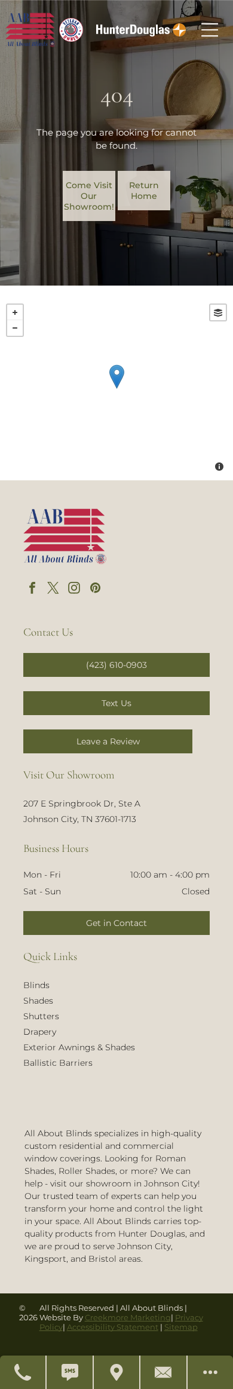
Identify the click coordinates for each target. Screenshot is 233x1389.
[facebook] (32, 589)
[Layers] (218, 312)
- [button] (15, 328)
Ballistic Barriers (58, 1062)
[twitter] (53, 589)
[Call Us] (23, 1372)
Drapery (39, 1031)
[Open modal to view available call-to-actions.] (210, 1372)
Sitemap (181, 1327)
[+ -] (116, 389)
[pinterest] (95, 589)
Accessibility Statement (112, 1327)
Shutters (41, 1016)
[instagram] (74, 589)
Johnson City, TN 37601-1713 (79, 819)
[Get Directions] (117, 1372)
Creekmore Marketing (128, 1317)
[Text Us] (70, 1372)
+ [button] (15, 312)
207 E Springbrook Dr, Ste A (81, 803)
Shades (38, 1000)
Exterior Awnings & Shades (79, 1047)
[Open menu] (209, 30)
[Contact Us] (163, 1372)
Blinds (36, 985)
